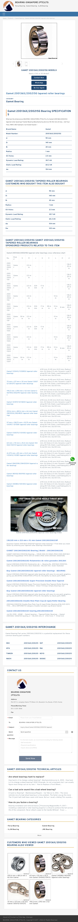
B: (7, 147)
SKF (41, 643)
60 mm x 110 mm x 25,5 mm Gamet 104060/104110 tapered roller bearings (22, 444)
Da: (7, 228)
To (9, 722)
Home (4, 18)
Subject (11, 727)
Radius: (9, 152)
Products (11, 18)
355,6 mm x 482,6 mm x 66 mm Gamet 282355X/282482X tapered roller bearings (22, 413)
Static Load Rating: (14, 165)
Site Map (22, 917)
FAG (41, 648)
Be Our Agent (39, 88)
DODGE (43, 659)
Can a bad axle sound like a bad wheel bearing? (32, 789)
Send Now (30, 758)
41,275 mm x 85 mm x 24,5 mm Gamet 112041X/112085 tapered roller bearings (22, 454)
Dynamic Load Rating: (15, 160)
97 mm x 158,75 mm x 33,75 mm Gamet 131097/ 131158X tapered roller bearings (22, 424)
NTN (8, 648)
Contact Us (14, 917)
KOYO (42, 654)
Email (10, 718)
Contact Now (39, 78)
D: (7, 143)
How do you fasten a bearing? (23, 802)
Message (11, 739)
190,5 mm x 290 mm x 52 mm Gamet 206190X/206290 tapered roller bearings (22, 393)
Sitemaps (29, 917)
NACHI (8, 659)
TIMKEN (9, 654)
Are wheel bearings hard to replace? (26, 777)
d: (7, 138)
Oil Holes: (10, 156)
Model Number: (12, 134)
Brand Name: (11, 129)
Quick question (10, 733)
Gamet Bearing (19, 18)
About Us (6, 917)
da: (7, 169)
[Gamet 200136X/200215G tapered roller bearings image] (39, 41)
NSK (8, 643)
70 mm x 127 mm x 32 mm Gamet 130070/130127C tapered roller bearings (22, 383)
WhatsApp (39, 83)
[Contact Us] (73, 461)
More (39, 836)
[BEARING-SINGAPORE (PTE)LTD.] (8, 5)
